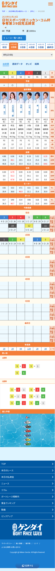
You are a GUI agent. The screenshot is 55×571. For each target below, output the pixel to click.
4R (21, 348)
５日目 (41, 46)
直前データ (17, 63)
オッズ (29, 63)
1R (4, 348)
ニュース (5, 483)
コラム (4, 490)
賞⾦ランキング (8, 503)
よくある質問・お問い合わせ (11, 547)
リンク (36, 543)
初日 (4, 46)
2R (37, 348)
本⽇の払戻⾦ (7, 476)
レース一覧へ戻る (14, 37)
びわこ (32, 11)
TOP (3, 11)
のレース (18, 11)
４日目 (32, 46)
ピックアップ (7, 516)
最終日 (50, 46)
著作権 (28, 543)
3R (45, 348)
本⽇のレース (7, 470)
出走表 (6, 63)
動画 (3, 509)
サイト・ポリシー (7, 543)
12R (29, 348)
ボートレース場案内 (10, 496)
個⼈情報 (19, 543)
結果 (37, 63)
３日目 (23, 46)
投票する (29, 565)
